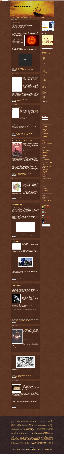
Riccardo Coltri (38, 438)
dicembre (44, 66)
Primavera (48, 437)
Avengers (28, 420)
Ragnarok (16, 438)
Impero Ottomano (35, 430)
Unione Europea (22, 278)
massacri (17, 252)
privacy (50, 437)
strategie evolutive (44, 171)
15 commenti (29, 320)
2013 (43, 64)
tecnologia (29, 442)
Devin (21, 424)
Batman (48, 420)
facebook (36, 426)
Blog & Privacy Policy (45, 17)
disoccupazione (37, 424)
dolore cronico (42, 424)
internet (47, 430)
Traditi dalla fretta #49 (45, 134)
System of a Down (25, 442)
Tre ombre (14, 328)
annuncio (16, 23)
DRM (52, 424)
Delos (11, 424)
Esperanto (27, 426)
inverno (51, 430)
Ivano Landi (44, 123)
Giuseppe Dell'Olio (25, 428)
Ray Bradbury (18, 438)
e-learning (13, 425)
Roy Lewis (28, 439)
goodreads (36, 428)
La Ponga (22, 432)
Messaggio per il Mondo (45, 172)
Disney (35, 424)
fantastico (46, 426)
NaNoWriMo (22, 134)
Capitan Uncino (48, 421)
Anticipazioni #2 (16, 285)
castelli (21, 422)
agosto (44, 86)
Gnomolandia (31, 428)
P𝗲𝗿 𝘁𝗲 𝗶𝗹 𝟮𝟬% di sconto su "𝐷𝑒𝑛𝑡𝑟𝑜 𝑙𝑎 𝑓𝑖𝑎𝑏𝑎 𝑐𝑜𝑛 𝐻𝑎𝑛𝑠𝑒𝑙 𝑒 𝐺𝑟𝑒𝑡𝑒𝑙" (46, 163)
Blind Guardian (12, 421)
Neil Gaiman (28, 235)
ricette (40, 438)
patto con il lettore (43, 436)
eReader (22, 426)
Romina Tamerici (44, 168)
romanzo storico (20, 439)
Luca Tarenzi (28, 433)
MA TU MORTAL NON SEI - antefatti (46, 150)
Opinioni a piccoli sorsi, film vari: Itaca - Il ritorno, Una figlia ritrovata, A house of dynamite (47, 131)
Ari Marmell (19, 420)
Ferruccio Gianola (44, 187)
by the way (41, 421)
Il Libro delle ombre (21, 430)
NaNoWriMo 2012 (17, 107)
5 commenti (29, 99)
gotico (41, 428)
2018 (43, 58)
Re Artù (21, 438)
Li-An (39, 432)
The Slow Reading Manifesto (19, 383)
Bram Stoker (29, 421)
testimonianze (18, 278)
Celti (26, 422)
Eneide (13, 426)
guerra (51, 428)
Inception (43, 430)
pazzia (52, 436)
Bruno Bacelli (36, 421)
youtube (12, 445)
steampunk (16, 441)
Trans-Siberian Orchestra (39, 443)
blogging (17, 421)
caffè (43, 421)
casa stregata (18, 422)
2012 (43, 65)
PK (22, 437)
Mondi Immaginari (44, 126)
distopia (40, 424)
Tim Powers (14, 443)
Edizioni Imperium (31, 425)
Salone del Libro (35, 439)
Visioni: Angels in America (45, 197)
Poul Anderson (33, 437)
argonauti (16, 420)
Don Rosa (45, 424)
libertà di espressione (42, 432)
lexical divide (37, 432)
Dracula (51, 424)
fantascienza (16, 174)
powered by (45, 30)
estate (29, 426)
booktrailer (24, 421)
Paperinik (27, 436)
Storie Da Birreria (44, 129)
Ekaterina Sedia (37, 425)
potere (31, 437)
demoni (16, 424)
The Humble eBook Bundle (19, 204)
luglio (44, 87)
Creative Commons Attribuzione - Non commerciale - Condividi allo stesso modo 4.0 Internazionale (39, 449)
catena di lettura (24, 422)
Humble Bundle (17, 207)
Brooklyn (34, 421)
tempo (32, 442)
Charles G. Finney (29, 422)
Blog (13, 17)
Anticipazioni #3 (16, 22)
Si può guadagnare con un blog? (20, 181)
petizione (16, 437)
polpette (29, 437)
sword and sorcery (17, 442)
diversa (27, 194)
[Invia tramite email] (12, 70)
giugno (44, 88)
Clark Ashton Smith (44, 422)
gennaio (44, 94)
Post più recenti (14, 410)
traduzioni (33, 443)
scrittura (27, 134)
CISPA (41, 422)
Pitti (21, 437)
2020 (43, 57)
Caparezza (45, 221)
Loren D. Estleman (25, 433)
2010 (43, 97)
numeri (15, 436)
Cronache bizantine (45, 146)
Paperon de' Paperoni (31, 436)
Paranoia (36, 436)
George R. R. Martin (20, 174)
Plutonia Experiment (45, 152)
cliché (49, 422)
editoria (21, 425)
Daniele (29, 129)
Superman (14, 442)
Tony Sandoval (21, 443)
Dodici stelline (16, 241)
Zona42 (16, 445)
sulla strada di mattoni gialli (49, 441)
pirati (20, 437)
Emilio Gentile (47, 425)
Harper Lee (18, 429)
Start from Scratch (44, 136)
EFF (33, 425)
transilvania (43, 443)
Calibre (44, 421)
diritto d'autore (30, 424)
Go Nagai (45, 212)
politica (27, 437)
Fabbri (34, 426)
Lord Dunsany (21, 433)
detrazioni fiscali (19, 424)
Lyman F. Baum (44, 433)
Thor (12, 443)
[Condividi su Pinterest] (15, 70)
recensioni (19, 100)
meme (21, 321)
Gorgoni (40, 428)
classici (47, 422)
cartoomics (15, 422)
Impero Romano (39, 430)
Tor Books (24, 443)
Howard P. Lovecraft (35, 429)
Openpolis (18, 436)
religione (28, 438)
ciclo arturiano (38, 422)
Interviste (49, 430)
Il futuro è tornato (22, 69)
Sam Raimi (44, 439)
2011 (43, 96)
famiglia (37, 426)
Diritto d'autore (36, 17)
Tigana (44, 217)
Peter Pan (14, 437)
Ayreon (38, 420)
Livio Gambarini (17, 433)
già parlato (29, 384)
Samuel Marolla (47, 439)
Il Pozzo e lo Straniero (26, 430)
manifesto (31, 392)
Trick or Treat (49, 443)
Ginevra (17, 428)
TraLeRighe (35, 443)
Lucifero (38, 433)
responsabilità (35, 438)
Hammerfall (15, 429)
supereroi (12, 442)
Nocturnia (43, 174)
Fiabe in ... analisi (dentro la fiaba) (47, 162)
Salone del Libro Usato (40, 439)
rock (14, 439)
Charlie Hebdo (32, 422)
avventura (31, 420)
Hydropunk (46, 429)
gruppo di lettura (48, 428)
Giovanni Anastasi (20, 428)
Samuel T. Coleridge (51, 439)
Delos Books (13, 424)
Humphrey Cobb (43, 429)
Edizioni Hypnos (27, 425)
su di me (44, 441)
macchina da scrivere (48, 433)
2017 (43, 59)
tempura (34, 442)
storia (24, 441)
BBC (49, 420)
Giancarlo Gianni (12, 428)
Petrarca (18, 437)
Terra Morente (37, 442)
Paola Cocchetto (24, 436)
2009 (43, 98)
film (17, 100)
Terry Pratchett (40, 442)
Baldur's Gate (40, 420)
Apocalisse (12, 420)
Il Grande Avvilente (45, 149)
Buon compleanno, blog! (45, 169)
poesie (23, 437)
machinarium (52, 433)
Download (45, 27)
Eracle (20, 426)
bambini (42, 420)
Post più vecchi (37, 410)
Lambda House (27, 432)
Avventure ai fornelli (34, 420)
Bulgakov (38, 421)
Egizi (34, 425)
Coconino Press (51, 422)
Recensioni (18, 17)
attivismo (24, 420)
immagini (32, 430)
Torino (26, 443)
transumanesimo (45, 443)
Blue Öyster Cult (19, 421)
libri (48, 432)
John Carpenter (28, 69)
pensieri (23, 197)
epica (18, 426)
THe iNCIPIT (48, 442)
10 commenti (29, 277)
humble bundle (22, 235)
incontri (25, 69)
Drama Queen (44, 184)
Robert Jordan (12, 439)
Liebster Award (50, 432)
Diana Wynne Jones (24, 424)
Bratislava (32, 421)
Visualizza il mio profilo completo (46, 53)
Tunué (52, 443)
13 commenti (30, 68)
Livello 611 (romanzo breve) (45, 153)
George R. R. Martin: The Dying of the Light (24, 141)
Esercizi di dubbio (44, 199)
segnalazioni (32, 235)
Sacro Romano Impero (31, 439)
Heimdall (17, 134)
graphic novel (19, 376)
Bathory (46, 420)
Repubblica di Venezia (31, 438)
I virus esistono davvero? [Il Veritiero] (46, 124)
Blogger (35, 452)
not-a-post (12, 436)
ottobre (44, 69)
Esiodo (25, 426)
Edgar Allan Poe (18, 425)
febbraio (44, 93)
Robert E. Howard (51, 438)
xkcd (19, 215)
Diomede (27, 424)
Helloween (26, 429)
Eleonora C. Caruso (41, 425)
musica (32, 69)
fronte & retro (44, 142)
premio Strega (39, 437)
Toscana (30, 443)
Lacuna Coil (24, 432)
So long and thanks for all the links (46, 166)
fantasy (15, 100)
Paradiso (34, 436)
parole (25, 134)
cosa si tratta (21, 292)
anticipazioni (16, 69)
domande (26, 329)
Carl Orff (51, 421)
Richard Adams (43, 438)
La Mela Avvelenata (19, 432)
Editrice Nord (23, 425)
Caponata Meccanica (45, 190)
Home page (26, 410)
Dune (11, 425)
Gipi (22, 428)
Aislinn (43, 181)
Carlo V (13, 422)
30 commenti (30, 133)
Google (38, 428)
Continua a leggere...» (15, 131)
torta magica (28, 443)
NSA (14, 436)
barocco (44, 420)
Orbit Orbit (45, 220)
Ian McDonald (51, 429)
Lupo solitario (40, 433)
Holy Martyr (29, 429)
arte (15, 134)
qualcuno (32, 191)
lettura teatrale (32, 432)
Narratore (25, 129)
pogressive (26, 437)
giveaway (28, 428)
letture (35, 432)
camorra (46, 421)
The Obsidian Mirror (45, 133)
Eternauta (31, 426)
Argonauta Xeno (18, 68)
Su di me (30, 17)
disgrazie (33, 424)
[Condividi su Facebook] (14, 70)
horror (19, 69)
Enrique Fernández (16, 426)
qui (21, 48)
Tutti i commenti (45, 119)
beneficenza (16, 197)
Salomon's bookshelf (46, 205)
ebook (19, 235)
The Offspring (50, 442)
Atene (22, 420)
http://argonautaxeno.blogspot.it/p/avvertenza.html (44, 450)
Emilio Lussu (50, 425)
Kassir (37, 431)
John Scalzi (25, 235)
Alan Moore (45, 215)
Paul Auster (46, 436)
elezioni (44, 425)
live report (14, 433)
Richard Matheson (47, 438)
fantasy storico (51, 426)
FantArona (40, 426)
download (49, 424)
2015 (43, 62)
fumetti (25, 427)
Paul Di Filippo (50, 436)
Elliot (45, 425)
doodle (47, 424)
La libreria (15, 432)
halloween (13, 429)
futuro (36, 269)
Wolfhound (15, 76)
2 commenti (29, 234)
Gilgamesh (15, 428)
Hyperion (49, 429)
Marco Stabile (18, 449)
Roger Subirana (17, 439)
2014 (43, 63)
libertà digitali (19, 197)
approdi (14, 420)
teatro (27, 442)
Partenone (40, 436)
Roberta (19, 305)
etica (32, 426)
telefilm (31, 442)
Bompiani (22, 421)
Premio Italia (36, 437)
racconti (52, 437)
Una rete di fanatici (44, 188)
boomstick (27, 421)
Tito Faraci (17, 443)
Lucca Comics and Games (33, 433)
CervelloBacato (44, 155)
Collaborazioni (24, 17)
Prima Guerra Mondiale (44, 437)
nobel (15, 278)
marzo (44, 92)
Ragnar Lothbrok (12, 438)
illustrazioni (30, 430)
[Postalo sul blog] (13, 70)
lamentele (30, 432)
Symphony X (21, 442)
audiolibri (26, 420)
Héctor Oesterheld (21, 429)
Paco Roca (21, 436)
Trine (50, 443)
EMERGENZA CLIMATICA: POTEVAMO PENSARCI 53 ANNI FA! (47, 200)
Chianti (34, 422)
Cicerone (36, 422)
